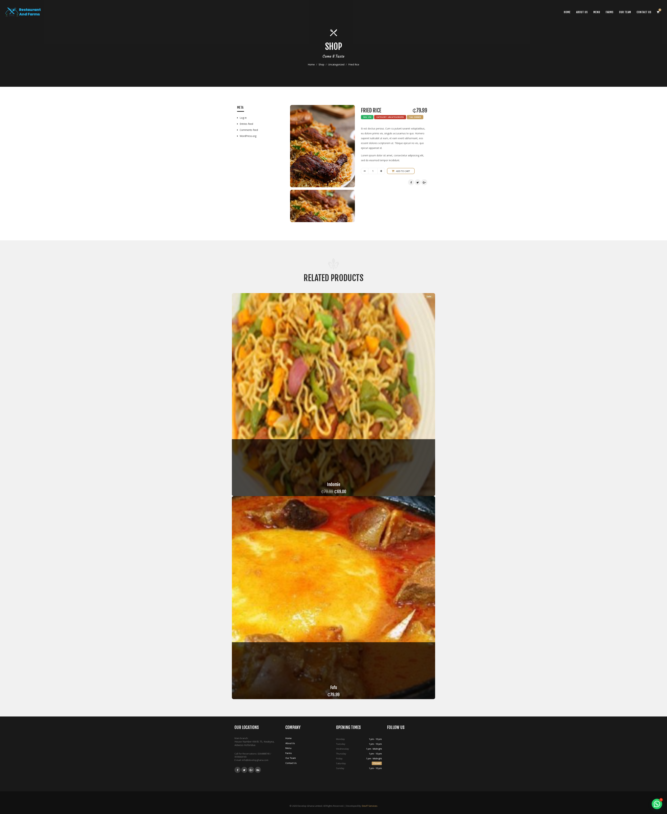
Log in (243, 117)
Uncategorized (336, 64)
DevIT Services (369, 805)
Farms (610, 12)
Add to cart (403, 171)
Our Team (625, 12)
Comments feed (249, 130)
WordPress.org (248, 136)
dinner (417, 117)
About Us (582, 12)
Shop (321, 64)
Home (311, 64)
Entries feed (246, 123)
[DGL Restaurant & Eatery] (23, 11)
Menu (596, 12)
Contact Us (644, 12)
